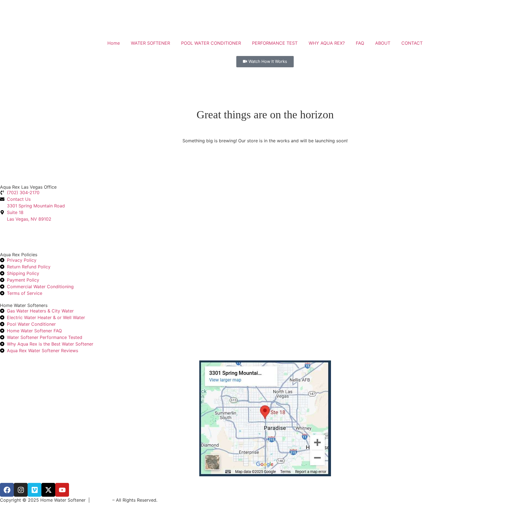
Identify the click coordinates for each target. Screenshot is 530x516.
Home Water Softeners (23, 305)
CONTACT (412, 43)
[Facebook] (7, 490)
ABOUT (382, 43)
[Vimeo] (34, 490)
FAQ (360, 43)
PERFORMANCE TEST (275, 43)
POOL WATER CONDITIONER (211, 43)
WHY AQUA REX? (327, 43)
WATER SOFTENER (150, 43)
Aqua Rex (101, 500)
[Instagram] (21, 490)
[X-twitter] (48, 490)
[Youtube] (62, 490)
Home (113, 43)
